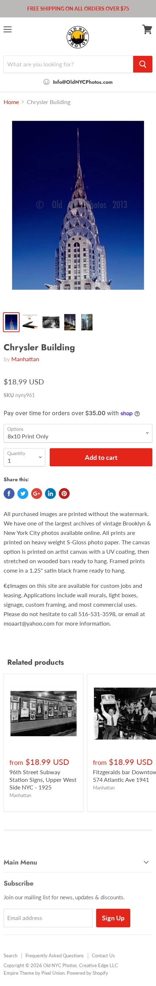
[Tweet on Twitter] (22, 493)
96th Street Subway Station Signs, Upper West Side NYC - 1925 (43, 779)
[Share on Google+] (36, 493)
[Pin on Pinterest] (64, 493)
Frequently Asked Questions (54, 955)
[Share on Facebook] (9, 493)
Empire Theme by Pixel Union (34, 973)
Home (11, 102)
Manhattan (25, 358)
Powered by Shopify (87, 973)
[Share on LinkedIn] (50, 493)
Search (10, 955)
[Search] (142, 64)
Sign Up (113, 918)
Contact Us (103, 955)
